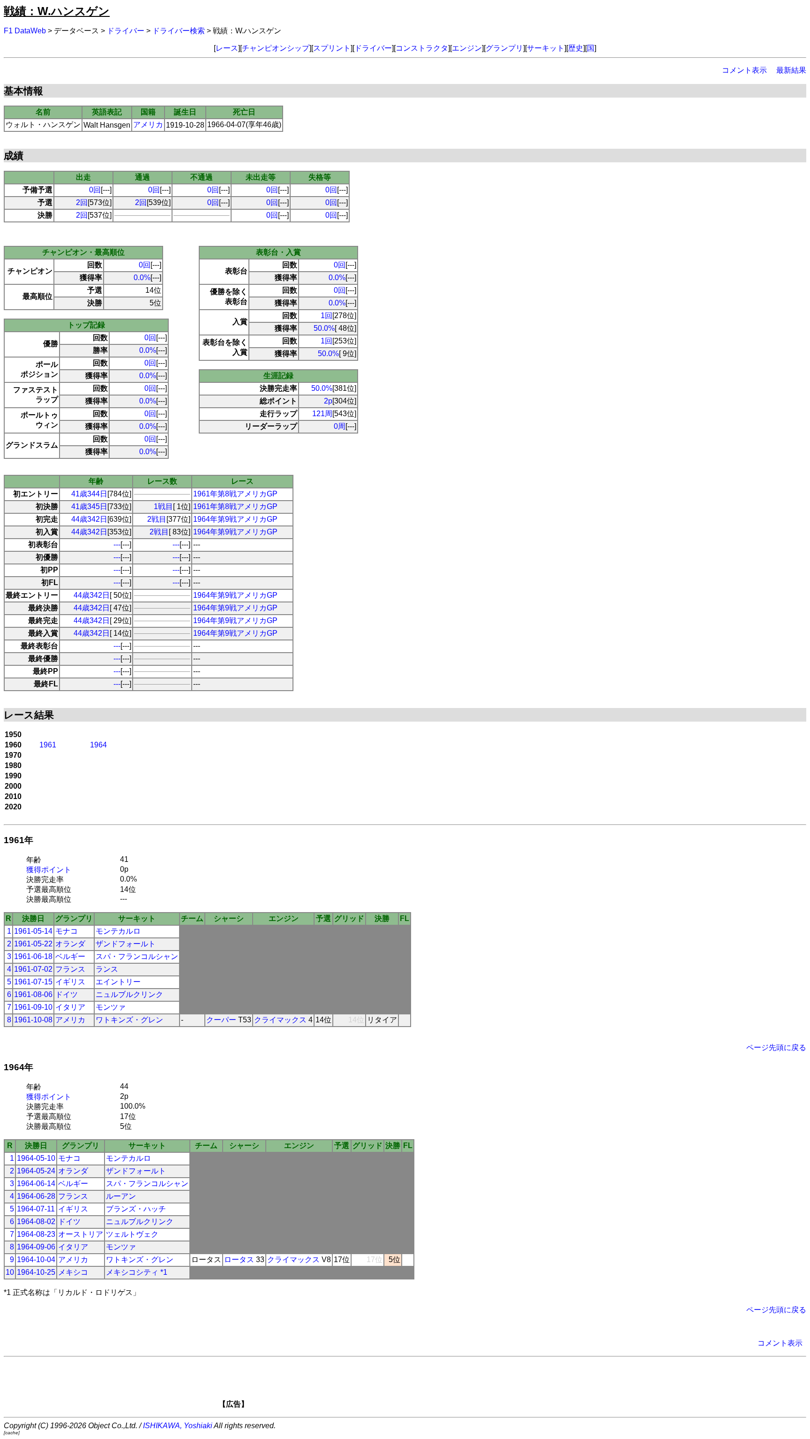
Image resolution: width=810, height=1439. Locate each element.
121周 (322, 414)
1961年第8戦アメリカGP (235, 494)
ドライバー (125, 31)
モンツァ (111, 1007)
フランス (70, 969)
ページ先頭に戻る (776, 1047)
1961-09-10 (33, 1007)
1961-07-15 (33, 982)
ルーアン (121, 1196)
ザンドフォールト (126, 944)
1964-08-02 (36, 1222)
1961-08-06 (33, 994)
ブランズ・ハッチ (136, 1209)
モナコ (66, 931)
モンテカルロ (118, 931)
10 (10, 1272)
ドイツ (66, 994)
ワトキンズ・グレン (129, 1020)
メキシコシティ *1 (136, 1272)
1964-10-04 (36, 1260)
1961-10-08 (33, 1020)
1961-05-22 (33, 944)
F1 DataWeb (25, 31)
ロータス (239, 1260)
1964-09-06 (36, 1247)
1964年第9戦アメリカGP (235, 519)
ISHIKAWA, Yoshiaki (177, 1426)
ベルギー (70, 956)
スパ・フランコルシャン (137, 956)
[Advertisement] (421, 1385)
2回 (82, 202)
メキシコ (73, 1272)
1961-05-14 (33, 931)
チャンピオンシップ (275, 48)
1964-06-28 (36, 1196)
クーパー (221, 1020)
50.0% (324, 328)
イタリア (70, 1007)
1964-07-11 (36, 1209)
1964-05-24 (36, 1171)
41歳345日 (89, 506)
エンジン (467, 48)
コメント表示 (744, 70)
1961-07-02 (33, 969)
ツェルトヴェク (132, 1234)
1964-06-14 (36, 1184)
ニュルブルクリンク (129, 994)
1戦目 (163, 506)
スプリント (332, 48)
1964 (98, 745)
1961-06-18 (33, 956)
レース (227, 48)
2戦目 (156, 519)
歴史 (575, 48)
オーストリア (80, 1234)
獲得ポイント (48, 870)
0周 (339, 426)
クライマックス (280, 1020)
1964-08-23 (36, 1234)
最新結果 (791, 70)
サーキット (545, 48)
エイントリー (118, 982)
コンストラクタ (422, 48)
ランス (107, 969)
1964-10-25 (36, 1272)
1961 (47, 745)
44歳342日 (89, 519)
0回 (95, 190)
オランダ (70, 944)
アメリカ (148, 125)
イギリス (70, 982)
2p (328, 401)
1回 (326, 316)
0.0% (142, 278)
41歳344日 (89, 494)
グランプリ (504, 48)
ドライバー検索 (178, 31)
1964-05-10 (36, 1158)
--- (116, 544)
